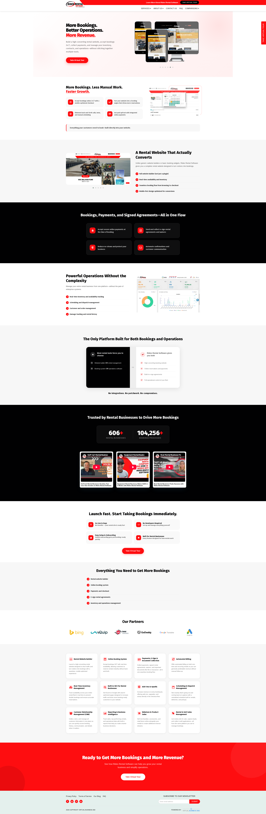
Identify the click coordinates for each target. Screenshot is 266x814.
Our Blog (97, 796)
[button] (160, 67)
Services (145, 8)
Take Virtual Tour (189, 2)
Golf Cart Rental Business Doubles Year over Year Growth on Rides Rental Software (96, 484)
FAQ (181, 8)
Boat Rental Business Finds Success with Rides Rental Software (169, 484)
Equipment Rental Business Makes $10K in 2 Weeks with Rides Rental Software (132, 484)
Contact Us (171, 8)
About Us (158, 8)
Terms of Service (85, 796)
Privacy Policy (71, 796)
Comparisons (191, 8)
